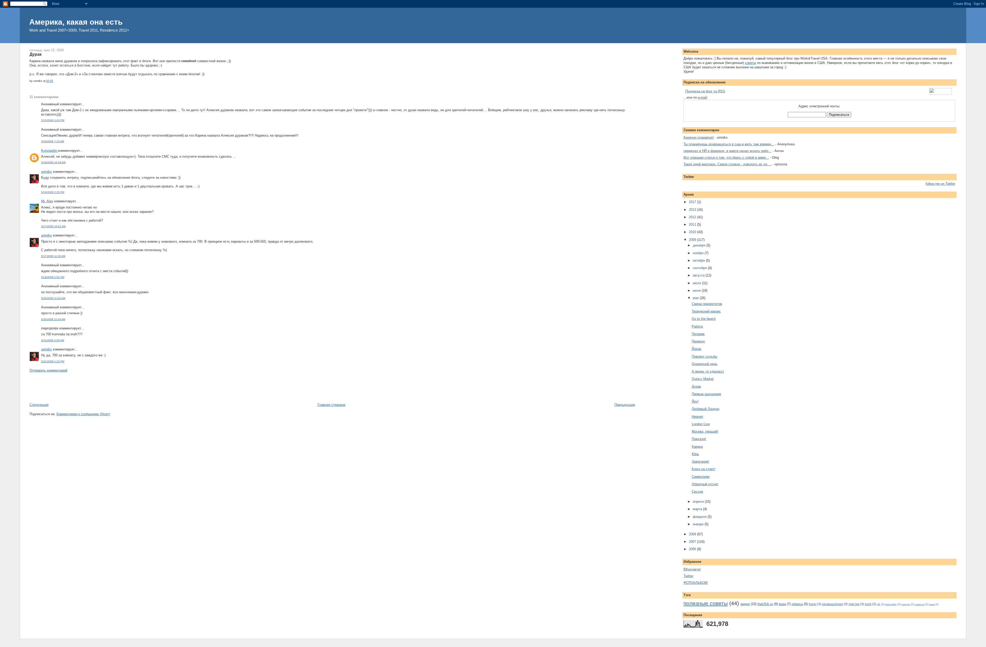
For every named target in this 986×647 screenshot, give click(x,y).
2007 (693, 542)
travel (813, 604)
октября (699, 260)
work (868, 604)
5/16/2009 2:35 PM (52, 192)
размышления (832, 604)
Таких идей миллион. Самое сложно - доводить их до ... (727, 164)
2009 (693, 240)
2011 (693, 224)
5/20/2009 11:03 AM (53, 298)
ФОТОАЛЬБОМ (696, 583)
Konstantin (49, 151)
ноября (699, 253)
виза (782, 604)
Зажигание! (700, 461)
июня (697, 290)
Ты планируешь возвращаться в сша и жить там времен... (729, 144)
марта (698, 509)
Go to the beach (704, 319)
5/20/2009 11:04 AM (53, 319)
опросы (797, 604)
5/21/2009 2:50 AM (52, 340)
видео (745, 604)
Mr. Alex (47, 201)
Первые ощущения (706, 394)
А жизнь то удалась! (708, 371)
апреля (699, 501)
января (699, 524)
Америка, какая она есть (75, 22)
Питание (698, 334)
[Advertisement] (123, 387)
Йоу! (695, 401)
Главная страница (331, 405)
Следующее (39, 405)
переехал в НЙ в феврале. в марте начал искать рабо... (727, 151)
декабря (699, 245)
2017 (693, 202)
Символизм (700, 477)
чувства (853, 604)
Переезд (698, 341)
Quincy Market (703, 379)
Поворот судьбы (704, 356)
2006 (693, 549)
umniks (46, 172)
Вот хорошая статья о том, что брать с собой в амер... (726, 157)
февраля (700, 517)
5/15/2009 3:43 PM (52, 120)
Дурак (36, 54)
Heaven (697, 416)
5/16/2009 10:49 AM (53, 162)
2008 (693, 534)
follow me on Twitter (940, 184)
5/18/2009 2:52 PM (52, 277)
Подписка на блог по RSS (705, 91)
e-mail (702, 97)
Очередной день (704, 364)
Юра (695, 454)
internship (891, 604)
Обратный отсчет (705, 484)
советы (750, 63)
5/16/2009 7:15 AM (52, 141)
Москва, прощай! (705, 431)
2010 (693, 232)
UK (878, 604)
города (905, 604)
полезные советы (706, 603)
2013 (693, 210)
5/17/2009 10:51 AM (53, 226)
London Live (701, 424)
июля (697, 283)
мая (696, 298)
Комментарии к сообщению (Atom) (83, 414)
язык (932, 604)
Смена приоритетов (707, 304)
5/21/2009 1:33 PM (52, 361)
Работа (697, 326)
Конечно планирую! (699, 137)
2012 (693, 217)
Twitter (688, 576)
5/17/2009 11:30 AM (53, 256)
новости (920, 604)
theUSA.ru (765, 604)
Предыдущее (624, 405)
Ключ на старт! (703, 469)
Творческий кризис (706, 311)
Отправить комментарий (48, 370)
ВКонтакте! (692, 569)
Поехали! (699, 439)
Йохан (696, 349)
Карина (697, 447)
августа (699, 275)
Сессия (697, 491)
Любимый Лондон (705, 409)
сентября (700, 268)
